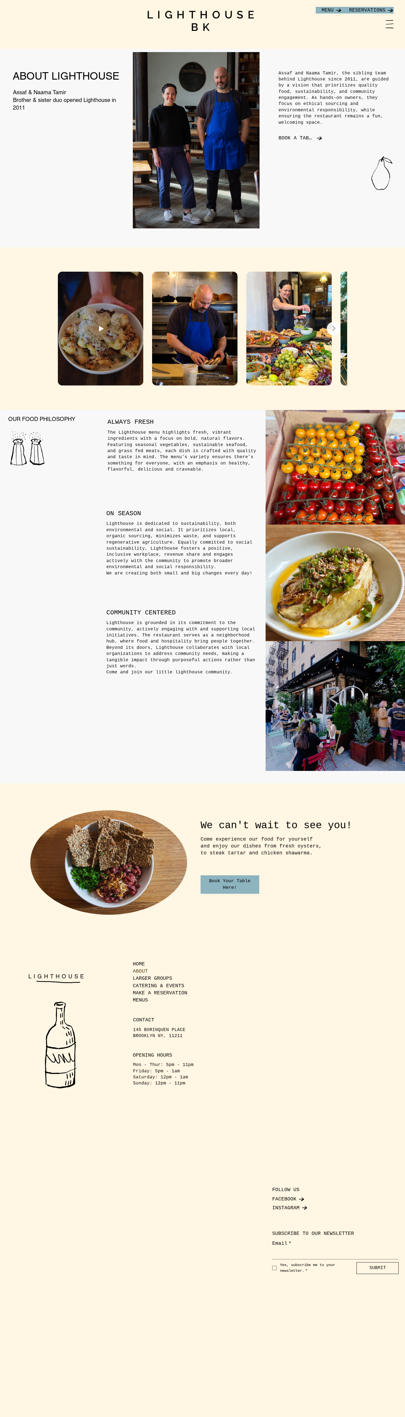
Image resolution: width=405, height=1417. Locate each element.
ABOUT (140, 971)
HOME (139, 964)
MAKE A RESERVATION (160, 993)
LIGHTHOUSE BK (202, 21)
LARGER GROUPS (152, 978)
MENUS (140, 1000)
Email (281, 1243)
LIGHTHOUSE (57, 976)
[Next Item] (334, 329)
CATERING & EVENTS (158, 986)
